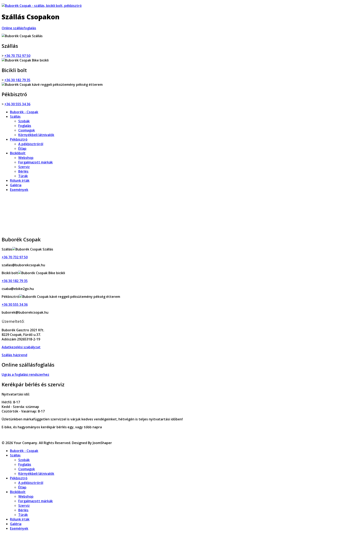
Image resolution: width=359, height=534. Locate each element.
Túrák (23, 176)
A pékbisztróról (30, 144)
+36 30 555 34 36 (17, 104)
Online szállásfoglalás (19, 28)
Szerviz (24, 166)
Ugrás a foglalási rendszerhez (25, 374)
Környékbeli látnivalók (36, 135)
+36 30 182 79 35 (17, 80)
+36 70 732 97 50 (17, 55)
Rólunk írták (20, 180)
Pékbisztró (18, 139)
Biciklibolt (18, 153)
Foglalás (24, 125)
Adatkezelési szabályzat (21, 347)
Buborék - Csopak (24, 112)
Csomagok (26, 130)
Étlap (22, 148)
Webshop (25, 157)
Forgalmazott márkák (35, 162)
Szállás (15, 116)
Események (19, 189)
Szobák (24, 121)
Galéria (15, 185)
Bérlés (23, 171)
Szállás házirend (14, 355)
